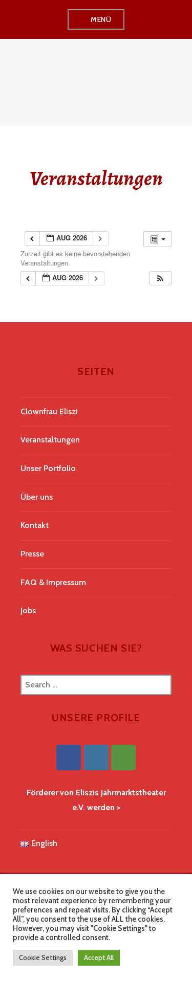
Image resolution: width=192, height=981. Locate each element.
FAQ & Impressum (53, 582)
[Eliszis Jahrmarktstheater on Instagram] (96, 757)
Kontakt (34, 525)
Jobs (28, 610)
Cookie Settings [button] (43, 957)
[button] (160, 278)
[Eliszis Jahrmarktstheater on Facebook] (68, 757)
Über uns (36, 497)
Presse (32, 554)
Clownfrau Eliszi (49, 411)
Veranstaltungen (50, 439)
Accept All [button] (99, 957)
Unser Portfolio (48, 468)
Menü (101, 19)
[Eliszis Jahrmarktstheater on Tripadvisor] (123, 757)
